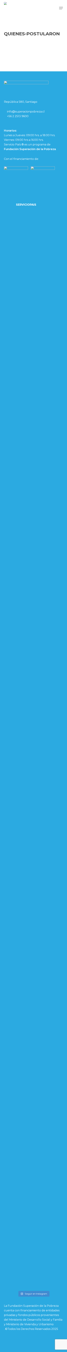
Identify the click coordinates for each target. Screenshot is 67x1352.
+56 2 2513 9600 (18, 116)
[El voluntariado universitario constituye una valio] (18, 330)
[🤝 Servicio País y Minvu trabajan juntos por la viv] (48, 1119)
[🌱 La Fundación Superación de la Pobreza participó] (18, 698)
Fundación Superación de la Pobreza (30, 149)
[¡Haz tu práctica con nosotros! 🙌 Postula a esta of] (48, 236)
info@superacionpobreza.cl (26, 111)
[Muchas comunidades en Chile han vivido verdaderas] (48, 506)
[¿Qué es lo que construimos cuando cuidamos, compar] (18, 1070)
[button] (61, 8)
